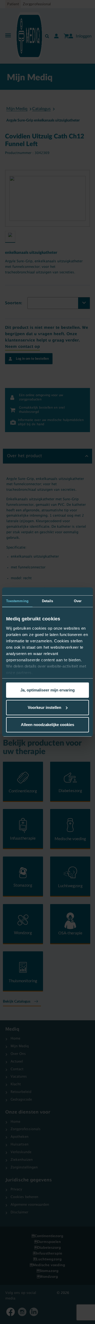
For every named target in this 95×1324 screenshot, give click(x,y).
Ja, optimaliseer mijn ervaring (47, 690)
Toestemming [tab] (17, 601)
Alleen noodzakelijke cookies (47, 724)
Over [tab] (78, 601)
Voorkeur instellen (44, 707)
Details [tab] (47, 601)
